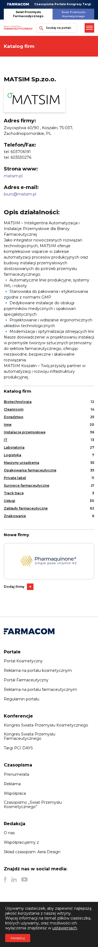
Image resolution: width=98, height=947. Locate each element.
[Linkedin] (14, 879)
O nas (9, 833)
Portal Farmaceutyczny (26, 680)
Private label (15, 478)
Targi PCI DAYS (18, 748)
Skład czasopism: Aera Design (32, 852)
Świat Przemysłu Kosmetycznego (73, 14)
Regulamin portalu (21, 699)
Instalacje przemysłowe (24, 432)
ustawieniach (64, 928)
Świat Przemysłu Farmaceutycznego (28, 14)
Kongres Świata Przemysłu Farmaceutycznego (29, 736)
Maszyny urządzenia (21, 463)
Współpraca (15, 793)
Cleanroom (13, 409)
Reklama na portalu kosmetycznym (38, 670)
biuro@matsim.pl (20, 194)
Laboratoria (14, 447)
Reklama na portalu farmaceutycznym (40, 689)
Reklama (12, 784)
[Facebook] (5, 879)
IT (5, 440)
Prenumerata (16, 774)
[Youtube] (24, 879)
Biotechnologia (18, 402)
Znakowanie (15, 516)
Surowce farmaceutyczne (26, 485)
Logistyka (12, 455)
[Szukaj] (40, 28)
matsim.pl (13, 175)
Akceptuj (18, 938)
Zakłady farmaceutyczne (26, 508)
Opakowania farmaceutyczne (30, 470)
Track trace (14, 493)
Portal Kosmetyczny (23, 661)
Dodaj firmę (14, 587)
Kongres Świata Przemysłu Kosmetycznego (46, 725)
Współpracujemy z (21, 842)
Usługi (9, 501)
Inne (7, 425)
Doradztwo (13, 417)
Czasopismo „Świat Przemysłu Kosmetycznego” (33, 804)
